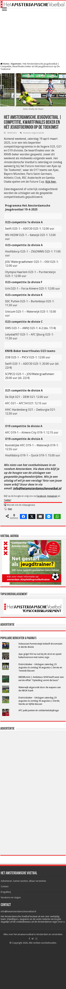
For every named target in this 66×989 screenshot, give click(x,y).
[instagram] (36, 939)
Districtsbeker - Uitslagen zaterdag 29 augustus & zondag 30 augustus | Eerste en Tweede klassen (40, 667)
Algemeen (16, 63)
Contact (4, 886)
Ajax (10, 509)
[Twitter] (32, 939)
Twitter (7, 500)
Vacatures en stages (11, 897)
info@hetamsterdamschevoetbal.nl (37, 488)
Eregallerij (6, 892)
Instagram (52, 496)
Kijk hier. (50, 181)
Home (5, 63)
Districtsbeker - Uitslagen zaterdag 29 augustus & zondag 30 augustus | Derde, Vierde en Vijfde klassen (39, 700)
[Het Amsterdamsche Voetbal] (33, 4)
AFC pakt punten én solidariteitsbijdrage (38, 710)
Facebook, (42, 496)
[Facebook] (29, 939)
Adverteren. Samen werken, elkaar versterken (23, 881)
